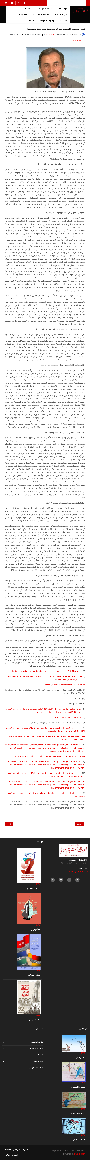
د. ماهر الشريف (77, 41)
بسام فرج (81, 1058)
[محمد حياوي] (29, 997)
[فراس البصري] (29, 865)
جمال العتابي (34, 975)
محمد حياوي (35, 1020)
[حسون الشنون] (74, 1072)
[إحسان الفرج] (74, 1126)
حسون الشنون (78, 1087)
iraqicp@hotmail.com (78, 872)
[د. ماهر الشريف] (83, 35)
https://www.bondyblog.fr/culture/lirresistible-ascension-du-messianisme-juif (50, 757)
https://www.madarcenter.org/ (68, 718)
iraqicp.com (79, 1154)
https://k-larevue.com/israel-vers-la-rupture (65, 685)
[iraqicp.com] (79, 11)
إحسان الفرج (79, 1140)
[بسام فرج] (74, 1043)
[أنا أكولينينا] (29, 909)
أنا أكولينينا (35, 930)
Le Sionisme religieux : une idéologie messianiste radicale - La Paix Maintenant (47, 671)
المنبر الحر (49, 35)
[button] (44, 9)
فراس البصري (34, 889)
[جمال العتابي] (29, 952)
